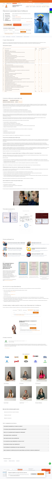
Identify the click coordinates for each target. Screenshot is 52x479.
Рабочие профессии (38, 5)
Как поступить (13, 36)
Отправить (35, 312)
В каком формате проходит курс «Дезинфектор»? (12, 444)
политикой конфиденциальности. (15, 475)
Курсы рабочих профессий (32, 470)
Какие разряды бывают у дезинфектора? (10, 435)
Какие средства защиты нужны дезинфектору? (11, 438)
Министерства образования (8, 280)
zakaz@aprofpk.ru (24, 3)
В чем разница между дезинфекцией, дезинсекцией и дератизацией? (15, 429)
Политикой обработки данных (36, 330)
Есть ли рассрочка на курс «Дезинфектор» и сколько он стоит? (14, 441)
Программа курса (8, 36)
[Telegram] (29, 3)
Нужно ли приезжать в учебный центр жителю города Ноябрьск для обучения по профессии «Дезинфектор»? (22, 450)
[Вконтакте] (28, 3)
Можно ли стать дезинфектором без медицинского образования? (14, 432)
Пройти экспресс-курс (29, 21)
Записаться (20, 101)
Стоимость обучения (26, 36)
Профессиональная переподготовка (30, 5)
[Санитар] (10, 217)
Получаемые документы (19, 36)
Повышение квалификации (45, 5)
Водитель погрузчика (7, 418)
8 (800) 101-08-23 (9, 3)
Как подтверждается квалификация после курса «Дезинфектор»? (14, 447)
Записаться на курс (17, 24)
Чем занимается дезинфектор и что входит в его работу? (13, 426)
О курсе (4, 36)
